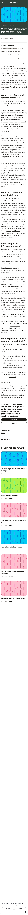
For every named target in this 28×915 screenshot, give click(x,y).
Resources (4, 25)
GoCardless (9, 38)
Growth (12, 25)
